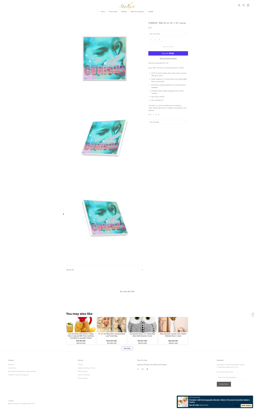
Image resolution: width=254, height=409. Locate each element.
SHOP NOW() (246, 405)
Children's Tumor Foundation (18, 375)
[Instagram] (142, 369)
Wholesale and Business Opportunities (22, 371)
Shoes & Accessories (137, 11)
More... (237, 405)
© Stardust (10, 401)
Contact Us (12, 368)
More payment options (168, 58)
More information (154, 122)
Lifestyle (150, 11)
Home (103, 11)
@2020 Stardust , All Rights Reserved (21, 403)
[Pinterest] (158, 114)
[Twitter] (155, 114)
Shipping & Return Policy (86, 368)
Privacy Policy (82, 378)
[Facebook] (153, 114)
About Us (11, 364)
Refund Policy (83, 371)
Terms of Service (84, 375)
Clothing (124, 11)
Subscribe (224, 384)
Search (80, 364)
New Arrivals (113, 11)
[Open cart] (248, 5)
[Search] (244, 5)
